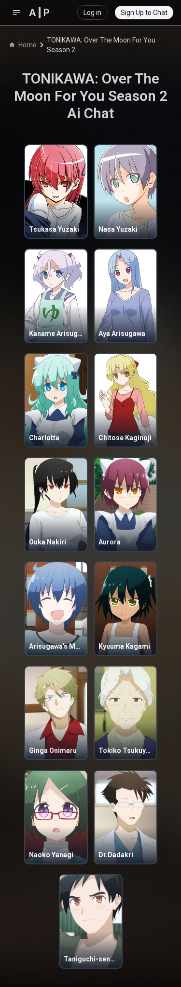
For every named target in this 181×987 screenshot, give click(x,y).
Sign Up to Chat (144, 12)
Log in (92, 12)
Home (27, 45)
